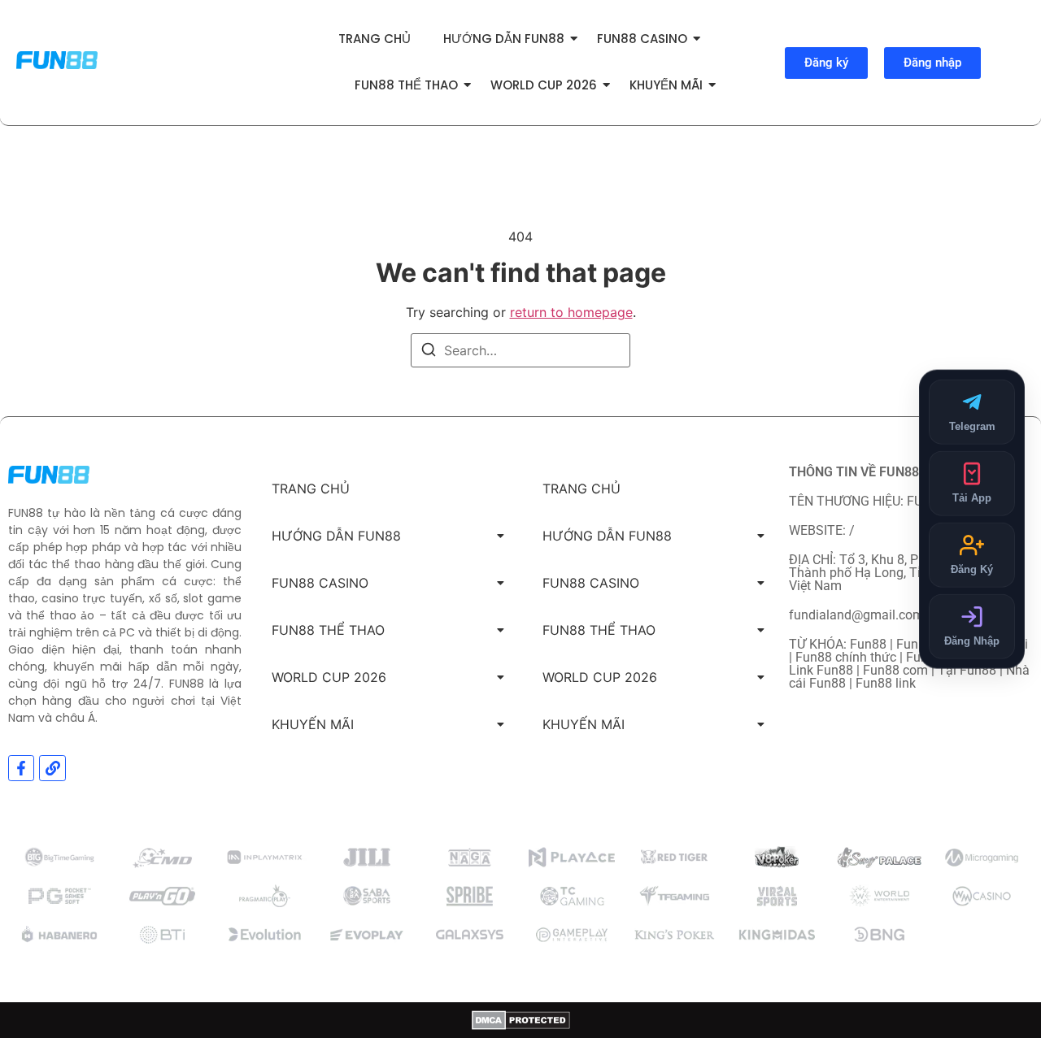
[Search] (428, 352)
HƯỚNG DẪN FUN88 (503, 38)
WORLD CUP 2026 (543, 84)
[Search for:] (520, 350)
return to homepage (571, 312)
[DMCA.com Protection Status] (521, 1020)
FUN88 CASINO (642, 38)
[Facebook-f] (21, 768)
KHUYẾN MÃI (666, 84)
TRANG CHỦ (374, 38)
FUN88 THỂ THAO (406, 84)
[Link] (52, 768)
